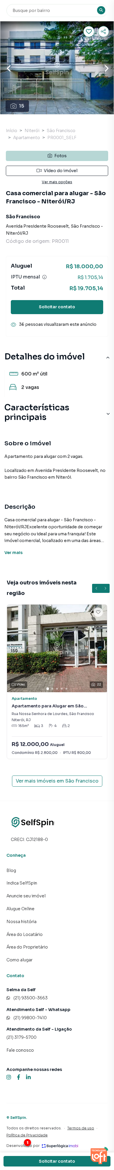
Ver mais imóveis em (57, 781)
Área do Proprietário (27, 947)
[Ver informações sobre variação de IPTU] (44, 277)
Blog (11, 870)
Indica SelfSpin (21, 883)
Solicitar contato (57, 306)
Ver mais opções (57, 182)
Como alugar (19, 960)
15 (21, 106)
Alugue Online (20, 908)
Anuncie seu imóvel (26, 896)
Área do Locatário (24, 934)
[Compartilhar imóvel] (103, 31)
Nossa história (21, 921)
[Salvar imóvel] (88, 31)
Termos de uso (80, 1128)
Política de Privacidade (27, 1135)
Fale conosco (20, 1050)
